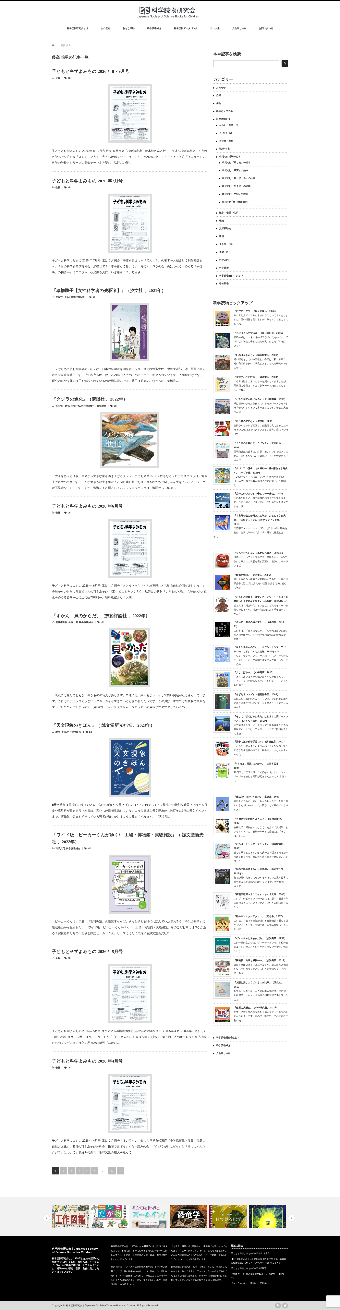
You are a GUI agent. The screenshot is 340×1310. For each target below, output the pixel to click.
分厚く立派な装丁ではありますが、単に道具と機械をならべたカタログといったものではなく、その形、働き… (261, 969)
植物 (221, 220)
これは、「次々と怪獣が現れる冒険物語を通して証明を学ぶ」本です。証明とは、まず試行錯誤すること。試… (261, 925)
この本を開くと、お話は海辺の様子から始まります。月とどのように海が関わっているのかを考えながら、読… (261, 502)
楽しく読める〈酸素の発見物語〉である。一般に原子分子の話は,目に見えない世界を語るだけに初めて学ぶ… (261, 583)
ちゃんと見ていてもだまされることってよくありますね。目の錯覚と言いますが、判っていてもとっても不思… (261, 319)
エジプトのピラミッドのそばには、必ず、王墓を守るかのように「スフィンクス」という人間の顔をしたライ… (261, 902)
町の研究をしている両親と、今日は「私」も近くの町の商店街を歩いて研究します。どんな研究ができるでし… (261, 363)
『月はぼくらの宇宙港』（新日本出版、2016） (259, 333)
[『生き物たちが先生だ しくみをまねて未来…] (110, 1216)
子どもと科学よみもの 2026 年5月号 (87, 951)
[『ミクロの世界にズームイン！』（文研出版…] (150, 1216)
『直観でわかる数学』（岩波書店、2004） (256, 377)
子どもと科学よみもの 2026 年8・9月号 (90, 71)
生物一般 (75, 405)
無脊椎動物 (61, 622)
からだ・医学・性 (228, 125)
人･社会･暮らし (227, 133)
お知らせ (221, 87)
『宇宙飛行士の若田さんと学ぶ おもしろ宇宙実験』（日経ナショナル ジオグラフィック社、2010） (260, 519)
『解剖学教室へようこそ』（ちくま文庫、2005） (260, 894)
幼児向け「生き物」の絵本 (236, 186)
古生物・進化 (62, 405)
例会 (218, 103)
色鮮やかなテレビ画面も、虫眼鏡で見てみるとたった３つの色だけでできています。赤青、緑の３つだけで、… (261, 429)
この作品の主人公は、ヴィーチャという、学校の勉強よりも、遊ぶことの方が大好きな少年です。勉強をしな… (261, 947)
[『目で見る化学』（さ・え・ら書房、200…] (228, 1216)
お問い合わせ (266, 28)
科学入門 (60, 848)
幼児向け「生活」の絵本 (235, 194)
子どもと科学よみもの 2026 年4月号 (87, 1061)
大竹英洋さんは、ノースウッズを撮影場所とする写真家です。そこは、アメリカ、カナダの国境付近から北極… (261, 729)
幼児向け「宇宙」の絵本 (235, 170)
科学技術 (224, 267)
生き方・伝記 (62, 297)
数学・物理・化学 (228, 212)
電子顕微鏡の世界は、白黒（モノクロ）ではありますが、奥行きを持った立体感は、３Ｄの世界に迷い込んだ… (261, 456)
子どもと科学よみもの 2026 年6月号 (87, 506)
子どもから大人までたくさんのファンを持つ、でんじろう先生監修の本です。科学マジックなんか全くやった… (261, 750)
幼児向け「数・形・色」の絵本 (238, 178)
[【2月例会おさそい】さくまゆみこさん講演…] (268, 1216)
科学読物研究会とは (77, 28)
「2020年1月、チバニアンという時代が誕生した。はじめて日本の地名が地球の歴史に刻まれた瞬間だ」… (261, 481)
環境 (221, 236)
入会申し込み (239, 28)
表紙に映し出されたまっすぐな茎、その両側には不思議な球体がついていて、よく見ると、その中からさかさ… (261, 703)
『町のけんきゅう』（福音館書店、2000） (256, 355)
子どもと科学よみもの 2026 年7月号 (87, 180)
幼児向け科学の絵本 (229, 156)
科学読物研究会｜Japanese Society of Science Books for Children (101, 1305)
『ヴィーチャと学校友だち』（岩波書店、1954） (260, 938)
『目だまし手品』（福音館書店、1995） (255, 311)
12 (112, 1171)
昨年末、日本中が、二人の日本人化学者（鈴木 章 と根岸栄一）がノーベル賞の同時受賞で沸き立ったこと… (261, 995)
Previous (46, 1218)
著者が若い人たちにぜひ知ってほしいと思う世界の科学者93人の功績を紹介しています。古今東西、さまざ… (261, 881)
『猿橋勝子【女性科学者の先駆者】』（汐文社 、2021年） (109, 290)
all (69, 78)
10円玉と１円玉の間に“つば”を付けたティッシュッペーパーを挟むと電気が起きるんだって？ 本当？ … (261, 776)
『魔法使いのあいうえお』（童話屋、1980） (258, 796)
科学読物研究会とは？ (228, 1037)
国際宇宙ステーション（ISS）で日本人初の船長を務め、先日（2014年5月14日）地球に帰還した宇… (250, 532)
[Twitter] (285, 1305)
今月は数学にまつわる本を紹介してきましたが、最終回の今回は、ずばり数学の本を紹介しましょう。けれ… (261, 385)
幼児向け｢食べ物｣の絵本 (235, 201)
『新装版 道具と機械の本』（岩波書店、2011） (260, 960)
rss (278, 1305)
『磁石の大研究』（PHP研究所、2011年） (257, 1007)
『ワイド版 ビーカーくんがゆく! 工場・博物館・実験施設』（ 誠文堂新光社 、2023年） (128, 838)
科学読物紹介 (154, 28)
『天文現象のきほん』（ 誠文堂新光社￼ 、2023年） (103, 725)
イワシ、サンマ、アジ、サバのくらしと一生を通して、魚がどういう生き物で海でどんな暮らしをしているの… (261, 660)
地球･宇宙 (60, 731)
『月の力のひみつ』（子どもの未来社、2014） (259, 493)
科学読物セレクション (231, 275)
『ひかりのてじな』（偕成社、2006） (254, 421)
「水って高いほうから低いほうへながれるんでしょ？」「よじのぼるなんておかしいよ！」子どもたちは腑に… (261, 681)
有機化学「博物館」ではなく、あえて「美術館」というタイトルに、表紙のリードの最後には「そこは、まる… (261, 831)
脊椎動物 (101, 405)
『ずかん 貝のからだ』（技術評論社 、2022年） (101, 615)
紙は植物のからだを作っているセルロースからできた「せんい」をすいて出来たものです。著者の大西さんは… (261, 407)
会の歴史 (105, 28)
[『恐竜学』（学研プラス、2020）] (189, 1216)
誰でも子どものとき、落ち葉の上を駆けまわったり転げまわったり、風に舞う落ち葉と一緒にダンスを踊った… (261, 856)
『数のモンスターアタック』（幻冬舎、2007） (259, 916)
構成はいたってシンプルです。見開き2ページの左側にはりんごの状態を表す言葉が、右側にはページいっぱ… (261, 561)
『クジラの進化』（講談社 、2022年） (90, 399)
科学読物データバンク (186, 28)
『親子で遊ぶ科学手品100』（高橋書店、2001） (260, 741)
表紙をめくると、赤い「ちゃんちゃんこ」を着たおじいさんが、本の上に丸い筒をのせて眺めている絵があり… (261, 805)
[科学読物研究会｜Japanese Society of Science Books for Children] (168, 19)
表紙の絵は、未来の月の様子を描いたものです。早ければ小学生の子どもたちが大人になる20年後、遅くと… (261, 341)
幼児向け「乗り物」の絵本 (236, 162)
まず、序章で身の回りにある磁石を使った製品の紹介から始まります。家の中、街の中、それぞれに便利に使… (261, 1016)
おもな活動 (129, 28)
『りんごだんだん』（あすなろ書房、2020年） (259, 553)
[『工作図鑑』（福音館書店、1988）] (71, 1216)
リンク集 (215, 28)
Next (291, 1218)
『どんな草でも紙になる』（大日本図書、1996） (260, 399)
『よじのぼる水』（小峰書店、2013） (254, 672)
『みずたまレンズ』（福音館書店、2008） (256, 694)
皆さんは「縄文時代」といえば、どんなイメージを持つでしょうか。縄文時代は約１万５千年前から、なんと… (261, 609)
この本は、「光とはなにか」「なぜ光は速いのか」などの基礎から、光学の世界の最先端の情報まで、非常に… (261, 635)
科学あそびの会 (224, 111)
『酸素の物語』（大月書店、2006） (253, 575)
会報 (57, 78)
